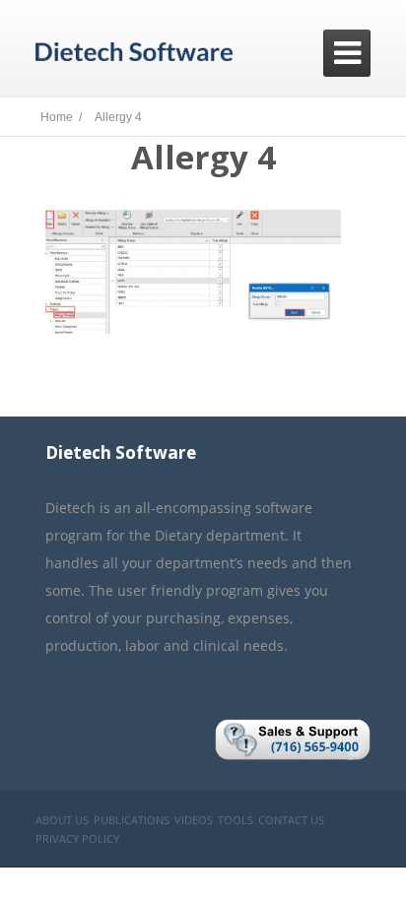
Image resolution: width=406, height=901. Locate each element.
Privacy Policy (77, 838)
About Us (62, 819)
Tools (235, 819)
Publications (131, 819)
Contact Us (291, 819)
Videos (193, 819)
